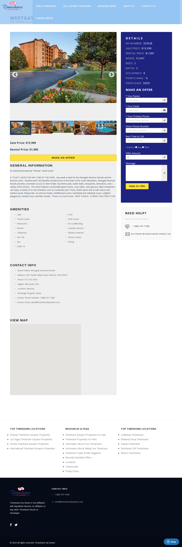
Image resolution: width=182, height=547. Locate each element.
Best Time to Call (135, 136)
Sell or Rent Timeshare (77, 6)
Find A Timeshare (46, 6)
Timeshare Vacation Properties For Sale (85, 434)
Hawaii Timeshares (130, 443)
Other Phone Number (137, 126)
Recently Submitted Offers (78, 457)
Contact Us (148, 6)
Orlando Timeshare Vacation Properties (30, 434)
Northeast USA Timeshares (135, 448)
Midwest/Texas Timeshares (135, 439)
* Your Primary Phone (137, 116)
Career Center (44, 18)
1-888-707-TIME (47, 297)
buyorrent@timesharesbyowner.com (149, 234)
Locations (70, 462)
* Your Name (133, 96)
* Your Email (132, 106)
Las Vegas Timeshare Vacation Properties (31, 439)
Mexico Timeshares (131, 453)
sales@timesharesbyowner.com (45, 302)
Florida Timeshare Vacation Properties (29, 443)
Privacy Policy (72, 471)
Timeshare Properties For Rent (81, 439)
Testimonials (71, 466)
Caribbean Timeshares (132, 434)
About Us (128, 6)
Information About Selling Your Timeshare (86, 448)
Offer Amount (133, 153)
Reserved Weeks (107, 6)
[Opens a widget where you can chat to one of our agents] (171, 542)
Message (130, 163)
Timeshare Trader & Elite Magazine (83, 453)
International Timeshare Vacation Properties (32, 448)
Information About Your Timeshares (83, 443)
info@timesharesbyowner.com (69, 501)
